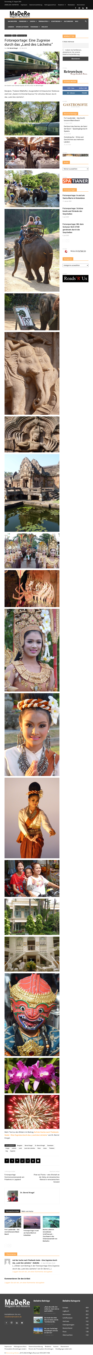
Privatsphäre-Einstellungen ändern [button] (15, 1349)
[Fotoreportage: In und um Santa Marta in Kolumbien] (32, 1222)
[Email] (27, 1160)
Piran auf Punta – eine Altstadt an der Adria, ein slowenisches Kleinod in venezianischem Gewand (46, 1178)
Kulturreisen (68, 21)
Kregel (7, 1148)
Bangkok (19, 1145)
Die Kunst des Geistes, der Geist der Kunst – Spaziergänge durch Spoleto (75, 128)
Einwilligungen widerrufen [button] (64, 1349)
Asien (14, 35)
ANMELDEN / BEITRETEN (12, 5)
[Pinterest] (17, 1160)
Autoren (55, 1346)
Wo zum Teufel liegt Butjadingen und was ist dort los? (51, 1331)
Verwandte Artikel (12, 1211)
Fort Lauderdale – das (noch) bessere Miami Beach (12, 1232)
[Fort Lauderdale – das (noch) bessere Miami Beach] (13, 1222)
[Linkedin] (83, 8)
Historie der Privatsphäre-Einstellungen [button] (41, 1349)
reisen (45, 1148)
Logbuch (11, 27)
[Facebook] (75, 8)
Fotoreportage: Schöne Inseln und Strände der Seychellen (73, 211)
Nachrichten (12, 21)
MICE (76, 21)
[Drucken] (33, 1160)
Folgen (84, 93)
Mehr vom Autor (27, 1211)
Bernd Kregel (28, 1145)
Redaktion (61, 5)
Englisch (45, 27)
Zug (7, 1151)
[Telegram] (86, 8)
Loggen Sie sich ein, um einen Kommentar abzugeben (32, 1272)
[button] (85, 21)
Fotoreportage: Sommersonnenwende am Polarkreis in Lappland (14, 1177)
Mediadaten (71, 5)
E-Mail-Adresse (68, 42)
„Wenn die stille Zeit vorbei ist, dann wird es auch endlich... (51, 1309)
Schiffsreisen (55, 21)
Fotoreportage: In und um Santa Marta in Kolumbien (31, 1233)
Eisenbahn (50, 1145)
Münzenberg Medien (12, 1353)
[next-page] (9, 1245)
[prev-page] (6, 1245)
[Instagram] (79, 8)
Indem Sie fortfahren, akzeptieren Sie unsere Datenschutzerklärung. (72, 52)
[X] (12, 1160)
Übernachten (43, 21)
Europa (32, 21)
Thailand (51, 1148)
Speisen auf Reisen (22, 27)
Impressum (24, 5)
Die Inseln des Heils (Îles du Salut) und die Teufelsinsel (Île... (51, 1320)
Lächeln (14, 1148)
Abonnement (81, 5)
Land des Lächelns (29, 1148)
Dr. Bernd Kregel (12, 48)
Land (20, 1148)
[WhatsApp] (22, 1160)
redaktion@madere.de (13, 1317)
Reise (39, 1148)
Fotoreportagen (22, 35)
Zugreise (12, 1151)
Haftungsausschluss (50, 5)
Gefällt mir (83, 88)
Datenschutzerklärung (35, 5)
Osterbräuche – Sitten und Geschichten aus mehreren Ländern (74, 139)
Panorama (34, 27)
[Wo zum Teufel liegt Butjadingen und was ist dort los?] (38, 1331)
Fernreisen (22, 21)
